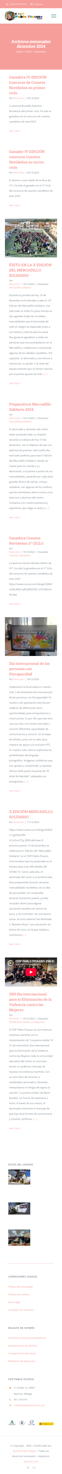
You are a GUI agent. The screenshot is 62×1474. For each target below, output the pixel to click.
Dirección (18, 98)
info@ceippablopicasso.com (29, 1405)
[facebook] (28, 1467)
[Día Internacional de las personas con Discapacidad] (31, 636)
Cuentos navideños (19, 555)
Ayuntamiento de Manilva (22, 1345)
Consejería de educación (22, 1353)
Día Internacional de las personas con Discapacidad (26, 636)
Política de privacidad (20, 1286)
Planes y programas (34, 1022)
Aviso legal (14, 1302)
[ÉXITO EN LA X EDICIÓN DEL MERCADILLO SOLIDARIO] (31, 238)
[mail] (34, 1467)
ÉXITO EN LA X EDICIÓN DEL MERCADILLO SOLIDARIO (26, 238)
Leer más (14, 130)
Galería (36, 238)
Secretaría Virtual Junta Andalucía (27, 1337)
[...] (45, 374)
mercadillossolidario (20, 421)
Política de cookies (18, 1294)
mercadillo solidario (20, 287)
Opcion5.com (31, 1461)
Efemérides (15, 1022)
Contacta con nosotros (21, 1309)
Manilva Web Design (24, 1450)
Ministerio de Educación (21, 1361)
